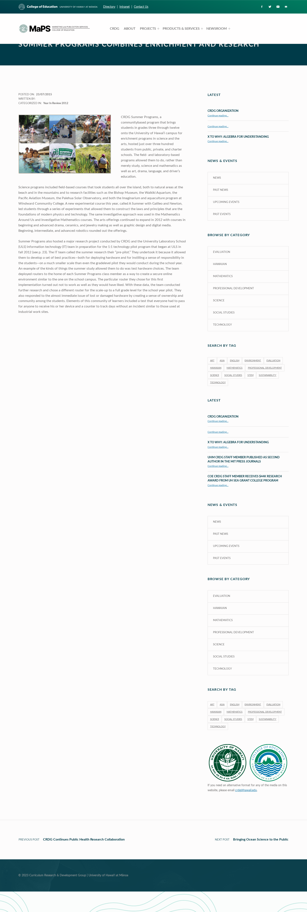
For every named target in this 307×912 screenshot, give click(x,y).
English (234, 360)
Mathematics (223, 276)
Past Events (222, 214)
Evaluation (221, 252)
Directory (109, 6)
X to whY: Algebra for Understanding (238, 136)
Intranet (124, 6)
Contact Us (141, 6)
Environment (253, 360)
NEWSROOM (216, 28)
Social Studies (224, 312)
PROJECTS (148, 28)
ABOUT (129, 28)
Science (219, 300)
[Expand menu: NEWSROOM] (229, 29)
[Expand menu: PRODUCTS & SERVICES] (202, 29)
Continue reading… (218, 116)
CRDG (114, 28)
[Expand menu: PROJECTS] (158, 29)
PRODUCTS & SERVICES (181, 28)
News (217, 178)
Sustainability (267, 375)
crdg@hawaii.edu (246, 790)
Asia (222, 360)
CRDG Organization (223, 110)
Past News (220, 190)
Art (212, 360)
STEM (250, 375)
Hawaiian (220, 264)
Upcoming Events (226, 202)
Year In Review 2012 (55, 103)
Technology (222, 325)
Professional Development (233, 288)
